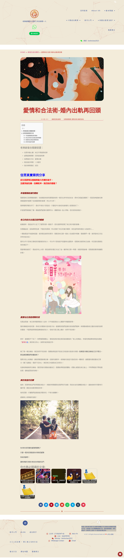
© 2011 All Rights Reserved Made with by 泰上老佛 (98, 534)
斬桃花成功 (81, 119)
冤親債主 (111, 30)
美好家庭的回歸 (30, 142)
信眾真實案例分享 (28, 133)
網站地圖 (24, 551)
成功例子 (33, 532)
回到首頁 (84, 11)
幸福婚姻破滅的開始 (31, 135)
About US (96, 11)
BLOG (23, 532)
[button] (115, 2)
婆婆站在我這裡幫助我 (32, 139)
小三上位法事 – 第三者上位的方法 (24, 542)
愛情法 (24, 342)
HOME (22, 52)
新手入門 (88, 20)
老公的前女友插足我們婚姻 (33, 137)
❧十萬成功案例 (72, 20)
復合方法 (13, 551)
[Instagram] (25, 523)
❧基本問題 (108, 11)
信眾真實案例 (67, 119)
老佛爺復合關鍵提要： (29, 131)
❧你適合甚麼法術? (105, 20)
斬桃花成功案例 (33, 52)
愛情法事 (74, 119)
